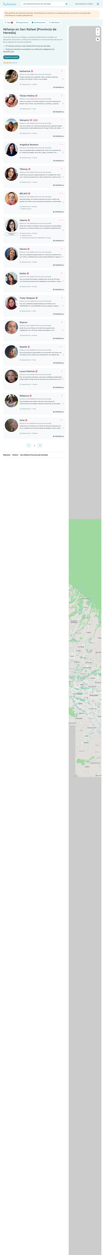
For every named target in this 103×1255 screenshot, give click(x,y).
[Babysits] (9, 4)
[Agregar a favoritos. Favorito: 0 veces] (62, 71)
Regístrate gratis (11, 57)
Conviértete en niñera (84, 4)
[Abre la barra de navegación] (98, 4)
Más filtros (55, 22)
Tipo (9, 22)
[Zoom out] (98, 34)
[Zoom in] (98, 30)
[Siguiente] (40, 445)
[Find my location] (98, 39)
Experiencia (23, 22)
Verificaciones (39, 22)
